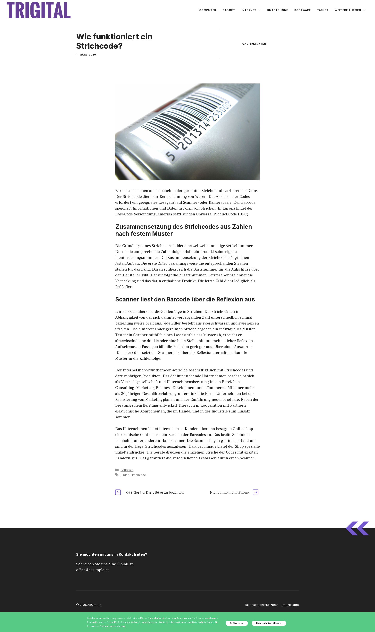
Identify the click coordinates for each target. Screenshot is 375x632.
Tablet (323, 10)
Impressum (290, 605)
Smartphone (277, 10)
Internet (248, 10)
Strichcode (138, 475)
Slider (125, 475)
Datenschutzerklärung (261, 605)
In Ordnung (237, 623)
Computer (207, 10)
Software (302, 10)
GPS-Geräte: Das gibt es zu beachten (155, 492)
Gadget (228, 10)
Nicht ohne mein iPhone (229, 492)
